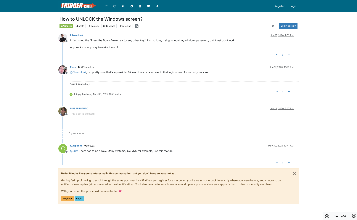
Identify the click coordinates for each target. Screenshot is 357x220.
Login (79, 198)
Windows (67, 26)
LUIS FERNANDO (79, 108)
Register (67, 198)
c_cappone (76, 145)
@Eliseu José (87, 67)
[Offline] (64, 37)
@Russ (90, 145)
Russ (73, 67)
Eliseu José (76, 35)
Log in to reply (288, 25)
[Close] (294, 173)
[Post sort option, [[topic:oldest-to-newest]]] (273, 25)
